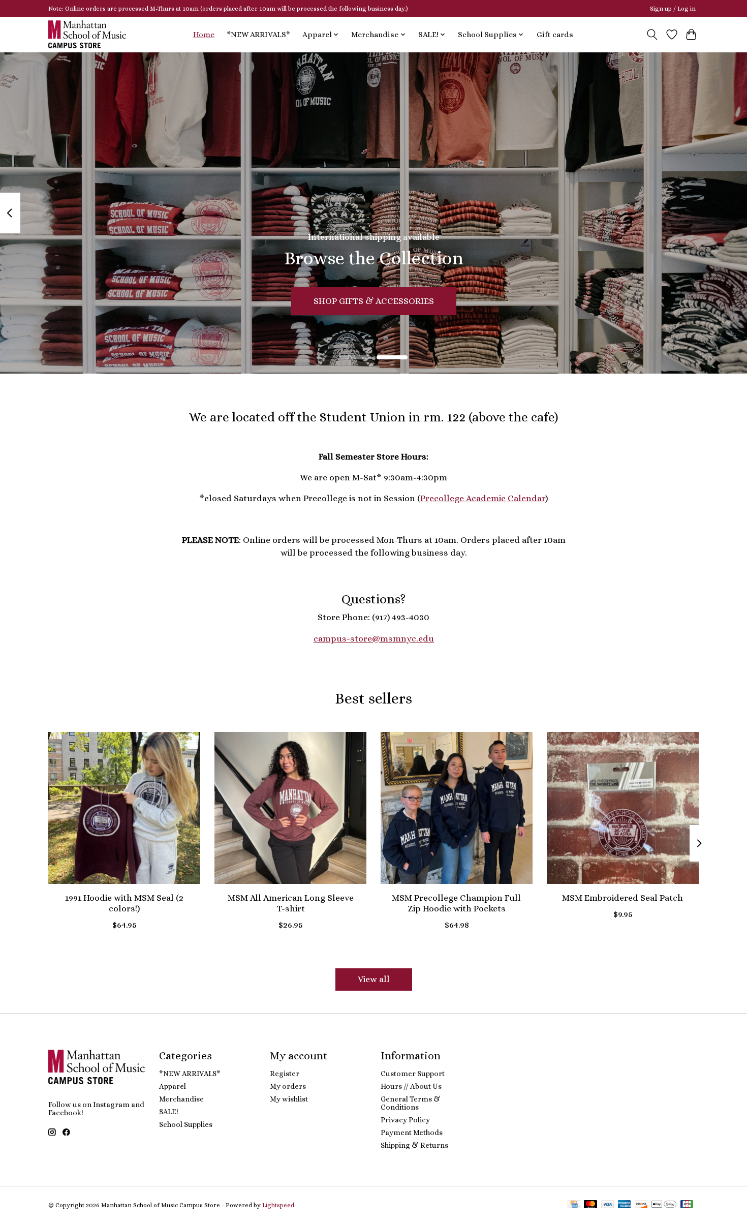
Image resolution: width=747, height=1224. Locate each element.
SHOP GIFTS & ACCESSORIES (374, 300)
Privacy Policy (405, 1120)
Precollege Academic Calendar (482, 498)
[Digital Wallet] (663, 1205)
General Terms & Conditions (411, 1103)
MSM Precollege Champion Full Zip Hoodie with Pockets (456, 903)
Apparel (172, 1086)
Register (284, 1073)
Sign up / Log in (673, 8)
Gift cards (555, 34)
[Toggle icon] (652, 34)
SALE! (168, 1112)
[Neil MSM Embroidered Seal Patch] (623, 808)
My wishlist (289, 1099)
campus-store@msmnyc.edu (374, 638)
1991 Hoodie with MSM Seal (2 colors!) (124, 903)
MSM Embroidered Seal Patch (622, 898)
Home (203, 34)
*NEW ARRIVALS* (258, 34)
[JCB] (687, 1205)
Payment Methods (412, 1132)
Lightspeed (278, 1205)
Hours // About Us (411, 1086)
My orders (288, 1086)
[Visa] (607, 1205)
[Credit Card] (574, 1205)
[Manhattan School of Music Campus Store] (87, 34)
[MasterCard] (590, 1205)
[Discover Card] (641, 1205)
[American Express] (624, 1205)
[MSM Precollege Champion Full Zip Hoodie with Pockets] (457, 808)
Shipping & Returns (414, 1145)
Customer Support (413, 1073)
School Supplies (185, 1124)
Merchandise (181, 1099)
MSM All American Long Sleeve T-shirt (291, 903)
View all (374, 979)
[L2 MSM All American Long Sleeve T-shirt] (290, 808)
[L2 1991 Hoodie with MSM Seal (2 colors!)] (124, 808)
